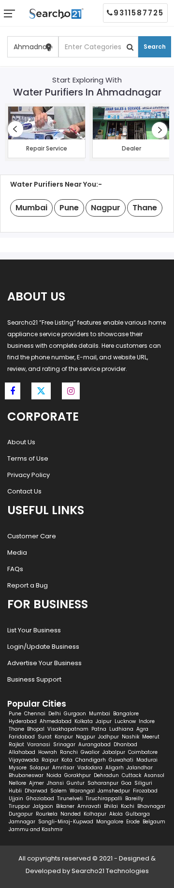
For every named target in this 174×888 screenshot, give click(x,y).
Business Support (34, 679)
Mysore (18, 767)
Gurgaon (75, 713)
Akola (116, 814)
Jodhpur (108, 736)
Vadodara (89, 767)
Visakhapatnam (67, 729)
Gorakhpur (77, 775)
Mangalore (109, 821)
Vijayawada (24, 760)
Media (17, 552)
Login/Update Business (43, 646)
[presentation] (15, 129)
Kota (66, 760)
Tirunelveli (70, 798)
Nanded (70, 814)
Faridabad (22, 736)
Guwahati (121, 760)
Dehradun (106, 775)
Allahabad (22, 752)
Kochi (127, 806)
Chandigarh (90, 760)
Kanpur (64, 736)
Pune (15, 713)
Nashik (130, 736)
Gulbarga (138, 814)
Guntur (76, 783)
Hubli (15, 790)
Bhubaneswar (26, 775)
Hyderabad (23, 721)
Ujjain (16, 798)
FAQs (15, 569)
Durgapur (21, 814)
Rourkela (47, 814)
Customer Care (31, 536)
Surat (45, 736)
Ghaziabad (40, 798)
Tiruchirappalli (104, 798)
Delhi (54, 713)
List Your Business (34, 630)
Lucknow (125, 721)
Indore (147, 721)
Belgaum (154, 821)
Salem (58, 790)
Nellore (17, 783)
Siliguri (143, 783)
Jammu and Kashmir (36, 829)
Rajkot (16, 744)
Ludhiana (121, 729)
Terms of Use (27, 458)
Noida (53, 775)
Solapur (39, 767)
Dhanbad (125, 744)
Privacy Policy (28, 474)
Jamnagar (22, 821)
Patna (98, 729)
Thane (16, 729)
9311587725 (139, 13)
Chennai (34, 713)
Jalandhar (140, 767)
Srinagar (64, 744)
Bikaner (65, 806)
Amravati (89, 806)
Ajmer (36, 783)
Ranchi (69, 752)
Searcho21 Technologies (110, 870)
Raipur (50, 760)
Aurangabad (94, 744)
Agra (142, 729)
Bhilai (111, 806)
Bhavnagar (151, 806)
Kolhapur (95, 814)
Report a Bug (27, 585)
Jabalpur (113, 752)
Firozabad (145, 790)
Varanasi (38, 744)
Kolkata (83, 721)
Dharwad (36, 790)
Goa (126, 783)
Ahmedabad (56, 721)
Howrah (47, 752)
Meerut (151, 736)
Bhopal (35, 729)
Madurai (147, 760)
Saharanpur (102, 783)
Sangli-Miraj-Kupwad (65, 821)
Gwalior (90, 752)
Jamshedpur (114, 790)
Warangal (82, 790)
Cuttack (131, 775)
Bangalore (126, 713)
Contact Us (24, 491)
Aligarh (114, 767)
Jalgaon (43, 806)
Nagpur (85, 736)
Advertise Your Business (44, 663)
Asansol (154, 775)
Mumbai (99, 713)
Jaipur (104, 721)
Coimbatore (143, 752)
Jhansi (55, 783)
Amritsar (63, 767)
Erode (133, 821)
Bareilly (134, 798)
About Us (21, 442)
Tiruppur (19, 806)
